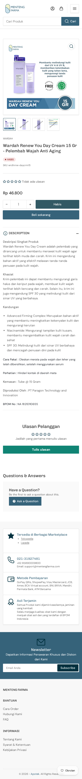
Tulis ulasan (41, 449)
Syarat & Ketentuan (16, 745)
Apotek (35, 774)
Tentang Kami (12, 739)
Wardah (8, 138)
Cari (73, 21)
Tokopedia (27, 538)
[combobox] (41, 21)
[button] (12, 182)
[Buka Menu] (74, 8)
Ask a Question (27, 501)
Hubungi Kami (12, 714)
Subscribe (68, 668)
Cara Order (11, 709)
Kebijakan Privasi (15, 750)
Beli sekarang (41, 215)
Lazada (25, 542)
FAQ (6, 719)
